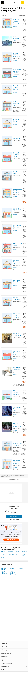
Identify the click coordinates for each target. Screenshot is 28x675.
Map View (6, 15)
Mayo (2, 557)
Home (2, 475)
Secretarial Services (18, 475)
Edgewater (10, 551)
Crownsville (3, 554)
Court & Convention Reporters (3, 568)
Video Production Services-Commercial (13, 573)
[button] (26, 2)
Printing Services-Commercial (4, 572)
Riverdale (24, 551)
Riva (17, 554)
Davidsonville (11, 554)
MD (6, 475)
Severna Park (3, 552)
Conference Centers (22, 567)
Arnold (17, 551)
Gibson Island (23, 555)
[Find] (22, 2)
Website (15, 26)
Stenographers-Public (18, 24)
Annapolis (11, 475)
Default (23, 15)
